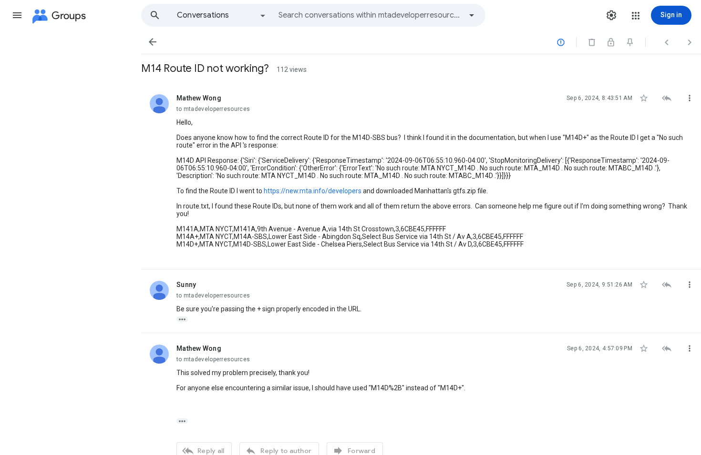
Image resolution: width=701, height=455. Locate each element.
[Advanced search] (471, 15)
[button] (17, 15)
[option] (221, 15)
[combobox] (370, 15)
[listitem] (421, 176)
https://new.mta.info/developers (312, 191)
